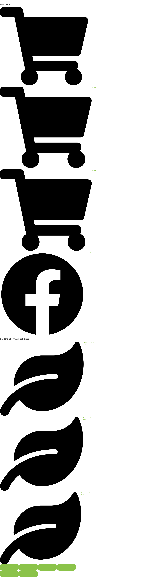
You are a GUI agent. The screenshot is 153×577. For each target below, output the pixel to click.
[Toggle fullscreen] (28, 567)
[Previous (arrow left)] (9, 574)
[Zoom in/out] (9, 567)
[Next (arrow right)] (28, 574)
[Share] (47, 567)
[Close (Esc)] (66, 567)
